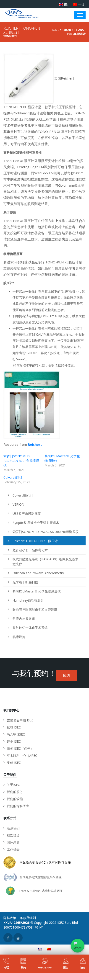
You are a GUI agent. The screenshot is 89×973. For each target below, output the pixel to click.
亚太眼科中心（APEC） (23, 755)
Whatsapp (44, 967)
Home (55, 30)
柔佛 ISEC (14, 762)
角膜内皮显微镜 (24, 618)
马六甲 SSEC (16, 734)
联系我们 (13, 828)
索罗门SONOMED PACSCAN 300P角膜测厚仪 (21, 460)
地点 (82, 967)
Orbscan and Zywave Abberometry (38, 573)
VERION (18, 504)
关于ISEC (13, 785)
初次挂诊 (13, 835)
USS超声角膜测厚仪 (27, 513)
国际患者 (13, 842)
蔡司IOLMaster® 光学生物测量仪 (37, 591)
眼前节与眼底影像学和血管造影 (35, 609)
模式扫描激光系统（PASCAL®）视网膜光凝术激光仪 (45, 561)
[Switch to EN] (40, 949)
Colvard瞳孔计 (13, 477)
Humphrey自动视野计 (28, 600)
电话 (6, 967)
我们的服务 (15, 792)
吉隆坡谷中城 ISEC (20, 720)
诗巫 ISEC (14, 741)
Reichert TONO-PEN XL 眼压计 (35, 541)
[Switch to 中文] (48, 949)
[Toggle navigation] (80, 15)
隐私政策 (9, 918)
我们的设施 (15, 799)
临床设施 (19, 637)
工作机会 (13, 849)
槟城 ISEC (14, 727)
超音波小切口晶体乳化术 (30, 550)
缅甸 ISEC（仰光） (20, 748)
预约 (66, 675)
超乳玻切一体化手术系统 (30, 628)
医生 (65, 967)
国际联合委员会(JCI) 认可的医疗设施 (45, 862)
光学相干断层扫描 (25, 582)
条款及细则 (28, 918)
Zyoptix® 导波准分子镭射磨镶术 (36, 522)
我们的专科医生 (18, 806)
